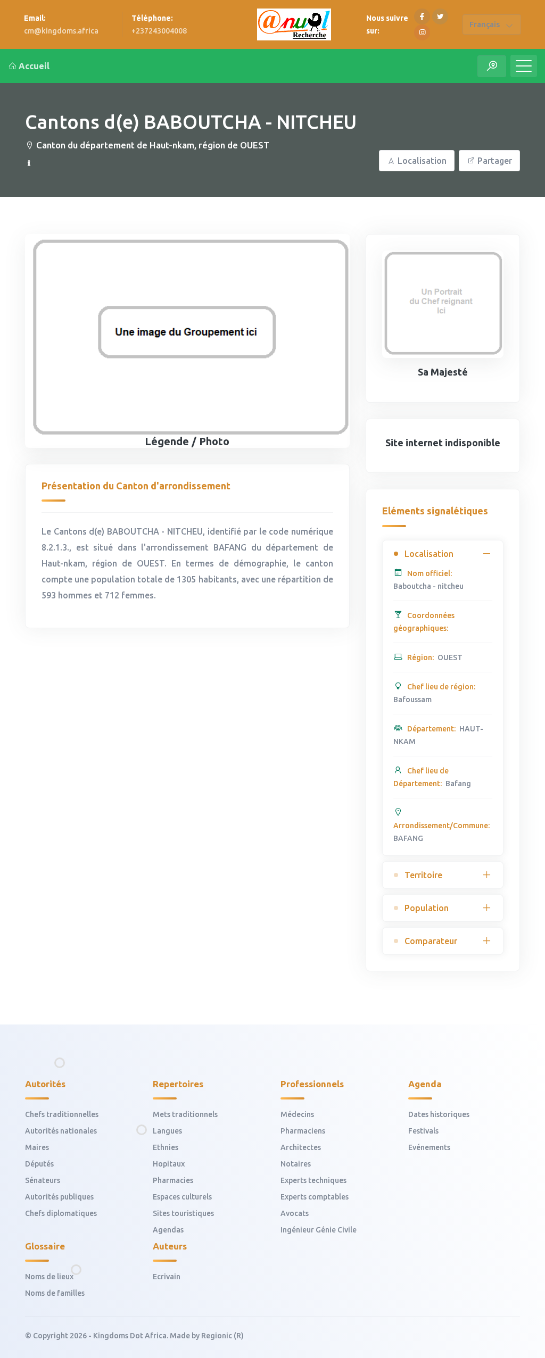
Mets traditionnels (185, 1114)
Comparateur (430, 941)
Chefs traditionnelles (61, 1114)
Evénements (429, 1147)
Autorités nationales (61, 1131)
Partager (494, 160)
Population (426, 908)
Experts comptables (314, 1197)
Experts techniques (313, 1180)
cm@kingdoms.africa (61, 31)
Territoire (423, 875)
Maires (37, 1147)
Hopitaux (169, 1164)
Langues (167, 1131)
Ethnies (165, 1147)
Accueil (34, 66)
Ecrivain (166, 1276)
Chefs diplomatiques (61, 1213)
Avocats (294, 1213)
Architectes (300, 1147)
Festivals (423, 1131)
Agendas (168, 1230)
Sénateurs (42, 1180)
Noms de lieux (49, 1276)
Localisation (422, 160)
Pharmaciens (302, 1131)
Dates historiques (438, 1114)
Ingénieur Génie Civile (318, 1230)
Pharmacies (173, 1180)
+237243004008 (159, 31)
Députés (39, 1164)
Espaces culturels (182, 1197)
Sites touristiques (183, 1213)
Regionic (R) (222, 1335)
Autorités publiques (59, 1197)
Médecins (297, 1114)
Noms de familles (55, 1293)
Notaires (295, 1164)
